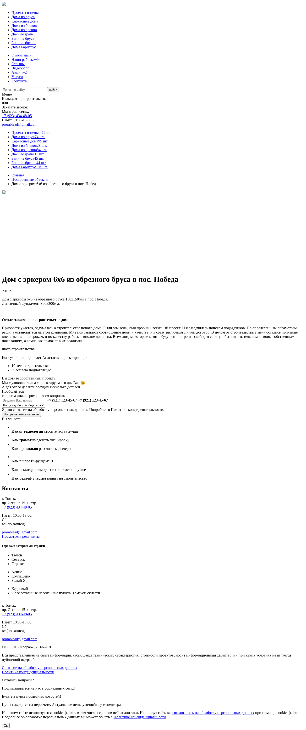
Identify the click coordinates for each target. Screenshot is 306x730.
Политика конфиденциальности (28, 672)
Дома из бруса (23, 17)
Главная (17, 175)
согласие (20, 409)
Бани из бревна (23, 43)
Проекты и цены (25, 13)
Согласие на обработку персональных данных (39, 668)
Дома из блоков (24, 25)
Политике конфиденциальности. (137, 409)
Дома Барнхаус (23, 47)
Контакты (19, 81)
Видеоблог (20, 68)
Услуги (17, 77)
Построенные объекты (29, 179)
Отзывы (18, 64)
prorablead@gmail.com (19, 124)
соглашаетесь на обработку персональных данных (213, 713)
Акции (19, 72)
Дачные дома (22, 34)
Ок (6, 725)
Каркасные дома (24, 21)
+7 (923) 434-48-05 (17, 116)
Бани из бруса (22, 38)
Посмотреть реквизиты (21, 536)
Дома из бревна (24, 30)
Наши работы (25, 59)
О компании (21, 55)
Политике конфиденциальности (140, 717)
